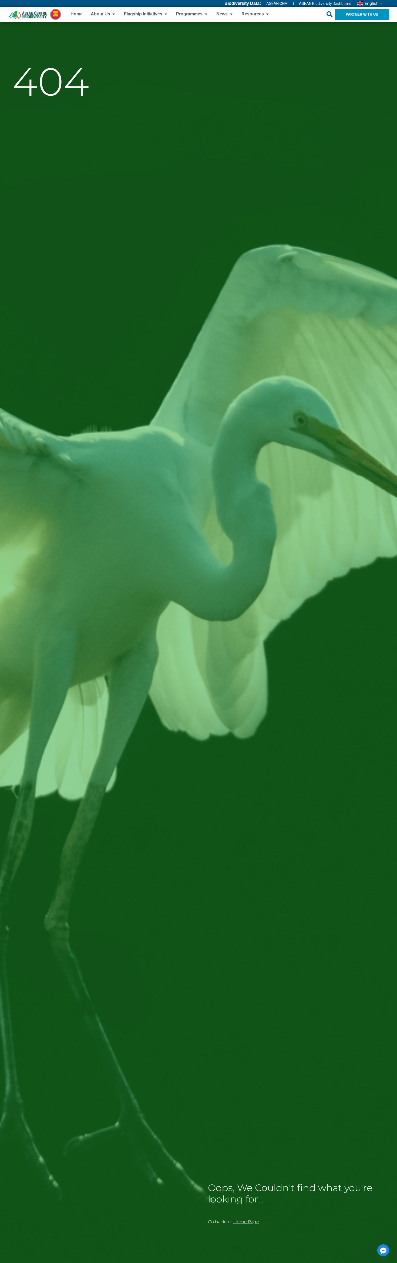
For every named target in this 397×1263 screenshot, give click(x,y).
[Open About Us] (114, 14)
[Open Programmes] (206, 14)
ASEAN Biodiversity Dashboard (325, 3)
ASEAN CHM (277, 3)
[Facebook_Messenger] (383, 1250)
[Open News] (231, 14)
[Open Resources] (267, 14)
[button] (329, 14)
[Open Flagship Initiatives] (166, 14)
